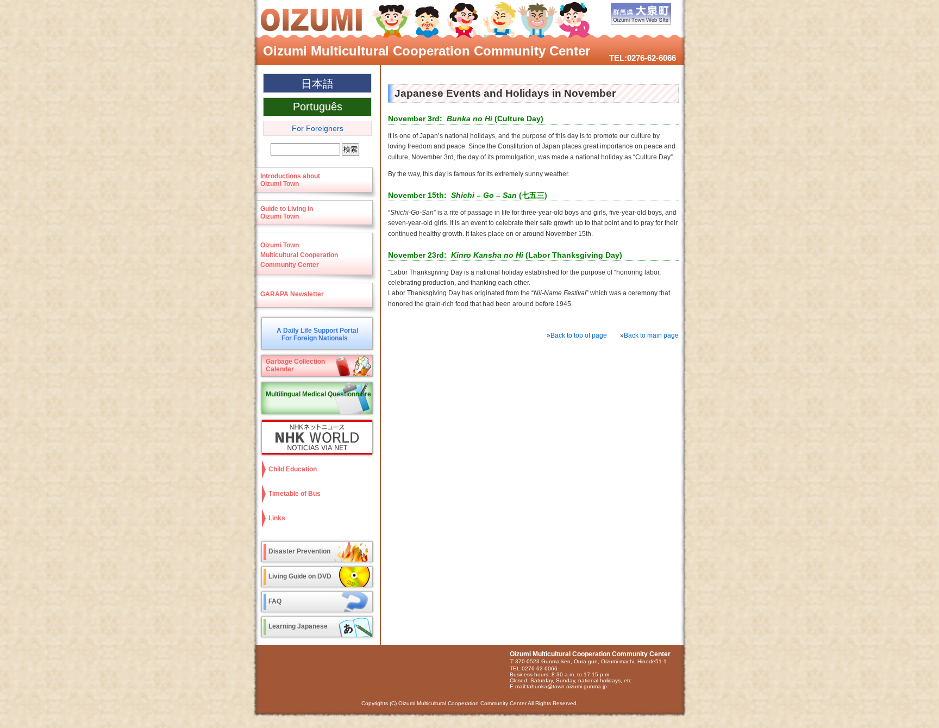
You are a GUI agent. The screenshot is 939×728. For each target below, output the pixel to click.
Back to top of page (578, 335)
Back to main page (651, 335)
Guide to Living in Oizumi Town (286, 212)
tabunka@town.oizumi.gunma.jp (567, 686)
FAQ (274, 601)
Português (317, 107)
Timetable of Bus (294, 493)
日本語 (317, 84)
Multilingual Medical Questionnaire (318, 394)
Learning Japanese (298, 626)
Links (276, 518)
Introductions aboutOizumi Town (290, 180)
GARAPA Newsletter (292, 294)
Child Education (292, 469)
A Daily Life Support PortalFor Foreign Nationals (317, 334)
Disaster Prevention (299, 551)
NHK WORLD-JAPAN (314, 437)
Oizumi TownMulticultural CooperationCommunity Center (299, 255)
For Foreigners (317, 128)
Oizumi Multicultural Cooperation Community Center (426, 50)
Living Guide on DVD (299, 576)
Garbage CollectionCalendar (295, 365)
